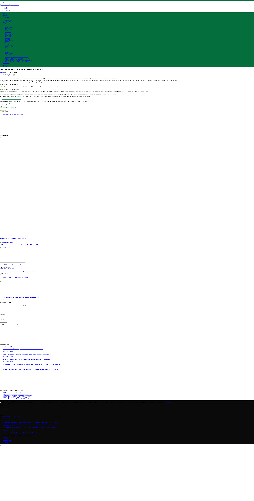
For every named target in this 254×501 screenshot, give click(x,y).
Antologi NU (8, 44)
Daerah (6, 26)
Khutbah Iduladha (9, 17)
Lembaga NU (8, 36)
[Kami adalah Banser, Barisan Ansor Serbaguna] (13, 262)
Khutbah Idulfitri (8, 19)
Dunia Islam (7, 23)
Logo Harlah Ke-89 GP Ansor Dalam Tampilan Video (17, 104)
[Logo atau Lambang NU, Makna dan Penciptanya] (4, 274)
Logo (11, 78)
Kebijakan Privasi (6, 438)
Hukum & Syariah (9, 53)
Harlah (8, 107)
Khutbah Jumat (8, 20)
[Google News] (4, 111)
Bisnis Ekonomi (8, 29)
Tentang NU (5, 55)
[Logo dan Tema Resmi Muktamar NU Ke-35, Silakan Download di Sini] (13, 294)
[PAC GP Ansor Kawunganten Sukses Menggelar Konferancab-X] (7, 268)
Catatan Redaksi (8, 45)
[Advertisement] (89, 124)
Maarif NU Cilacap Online (5, 416)
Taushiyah (7, 21)
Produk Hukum (6, 63)
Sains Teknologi (8, 32)
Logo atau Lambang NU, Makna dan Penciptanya (14, 277)
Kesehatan (7, 30)
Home (4, 13)
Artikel (4, 42)
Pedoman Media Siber (7, 441)
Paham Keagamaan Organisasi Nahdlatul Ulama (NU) (16, 57)
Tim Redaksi (5, 442)
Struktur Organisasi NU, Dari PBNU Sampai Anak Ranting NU (18, 60)
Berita (4, 22)
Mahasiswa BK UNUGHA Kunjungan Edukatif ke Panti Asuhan (16, 396)
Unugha (7, 41)
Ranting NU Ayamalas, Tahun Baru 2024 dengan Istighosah (15, 397)
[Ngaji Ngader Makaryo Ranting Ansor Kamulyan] (99, 137)
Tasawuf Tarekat (8, 54)
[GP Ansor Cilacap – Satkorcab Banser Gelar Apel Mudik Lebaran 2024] (6, 242)
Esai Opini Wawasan (9, 46)
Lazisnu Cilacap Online (17, 416)
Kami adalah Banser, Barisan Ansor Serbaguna (13, 264)
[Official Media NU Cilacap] (6, 10)
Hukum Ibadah (6, 49)
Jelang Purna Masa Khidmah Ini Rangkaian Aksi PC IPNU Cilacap (17, 398)
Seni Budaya (8, 48)
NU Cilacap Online (4, 78)
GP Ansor (3, 107)
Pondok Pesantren (9, 40)
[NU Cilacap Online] (9, 5)
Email (1, 319)
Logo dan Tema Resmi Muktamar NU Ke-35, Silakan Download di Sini (19, 297)
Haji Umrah (7, 52)
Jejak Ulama (7, 47)
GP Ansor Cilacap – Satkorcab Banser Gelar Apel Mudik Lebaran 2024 (19, 244)
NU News (5, 33)
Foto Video (7, 28)
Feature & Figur (8, 27)
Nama (1, 317)
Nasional (7, 24)
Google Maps (167, 402)
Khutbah (4, 16)
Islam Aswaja (5, 15)
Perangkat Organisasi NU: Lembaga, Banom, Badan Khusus (18, 58)
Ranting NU (7, 39)
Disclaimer (5, 437)
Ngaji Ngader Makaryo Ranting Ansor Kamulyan (13, 238)
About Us (5, 14)
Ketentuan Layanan (7, 440)
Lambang (13, 107)
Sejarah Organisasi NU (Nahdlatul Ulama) (14, 59)
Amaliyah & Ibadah (9, 51)
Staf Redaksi (2, 72)
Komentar (2, 314)
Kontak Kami (5, 443)
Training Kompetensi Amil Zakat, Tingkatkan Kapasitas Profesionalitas (17, 395)
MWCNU (7, 38)
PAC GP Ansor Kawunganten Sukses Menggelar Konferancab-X (17, 271)
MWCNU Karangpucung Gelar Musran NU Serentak (14, 392)
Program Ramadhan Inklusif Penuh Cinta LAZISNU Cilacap (15, 394)
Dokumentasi (8, 35)
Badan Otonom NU (9, 34)
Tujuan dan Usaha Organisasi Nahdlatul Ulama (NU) (16, 61)
